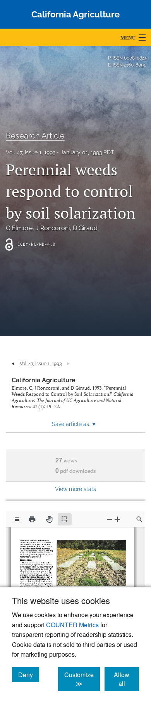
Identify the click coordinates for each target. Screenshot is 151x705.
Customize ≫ (82, 679)
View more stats (75, 489)
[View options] (17, 519)
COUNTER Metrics (72, 624)
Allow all (126, 679)
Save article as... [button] (73, 424)
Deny (28, 674)
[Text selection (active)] (65, 519)
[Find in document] (139, 519)
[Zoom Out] (109, 519)
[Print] (32, 519)
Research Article (35, 135)
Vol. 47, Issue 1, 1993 (30, 152)
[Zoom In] (117, 519)
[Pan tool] (49, 519)
